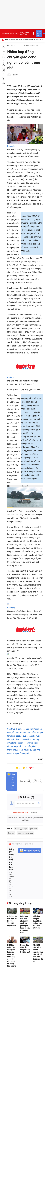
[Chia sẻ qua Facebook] (29, 781)
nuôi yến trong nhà (25, 833)
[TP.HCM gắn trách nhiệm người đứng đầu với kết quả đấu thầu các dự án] (38, 940)
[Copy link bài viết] (35, 781)
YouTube (14, 33)
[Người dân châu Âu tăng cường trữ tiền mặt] (25, 940)
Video (20, 40)
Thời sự (25, 40)
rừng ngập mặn (21, 828)
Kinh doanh (11, 46)
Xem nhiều (14, 40)
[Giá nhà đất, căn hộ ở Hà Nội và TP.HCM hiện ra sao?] (12, 911)
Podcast (6, 33)
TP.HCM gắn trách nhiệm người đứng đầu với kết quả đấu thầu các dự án (38, 953)
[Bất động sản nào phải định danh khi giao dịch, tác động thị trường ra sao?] (25, 911)
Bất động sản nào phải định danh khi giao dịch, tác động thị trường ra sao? (25, 924)
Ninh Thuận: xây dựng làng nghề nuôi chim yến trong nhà (23, 743)
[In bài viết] (3, 83)
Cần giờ (11, 833)
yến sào (33, 828)
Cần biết (21, 33)
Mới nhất (7, 40)
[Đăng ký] (29, 850)
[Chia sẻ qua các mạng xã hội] (40, 781)
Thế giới (30, 40)
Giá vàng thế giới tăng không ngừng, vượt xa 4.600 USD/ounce (38, 922)
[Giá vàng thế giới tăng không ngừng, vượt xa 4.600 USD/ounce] (38, 911)
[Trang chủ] (3, 40)
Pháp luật (37, 40)
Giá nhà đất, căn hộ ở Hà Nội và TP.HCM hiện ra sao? (12, 921)
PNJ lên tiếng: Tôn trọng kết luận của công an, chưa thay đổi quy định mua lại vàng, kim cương (11, 955)
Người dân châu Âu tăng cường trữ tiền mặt (25, 948)
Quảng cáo (27, 33)
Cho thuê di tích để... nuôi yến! (20, 729)
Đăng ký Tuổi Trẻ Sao (39, 33)
